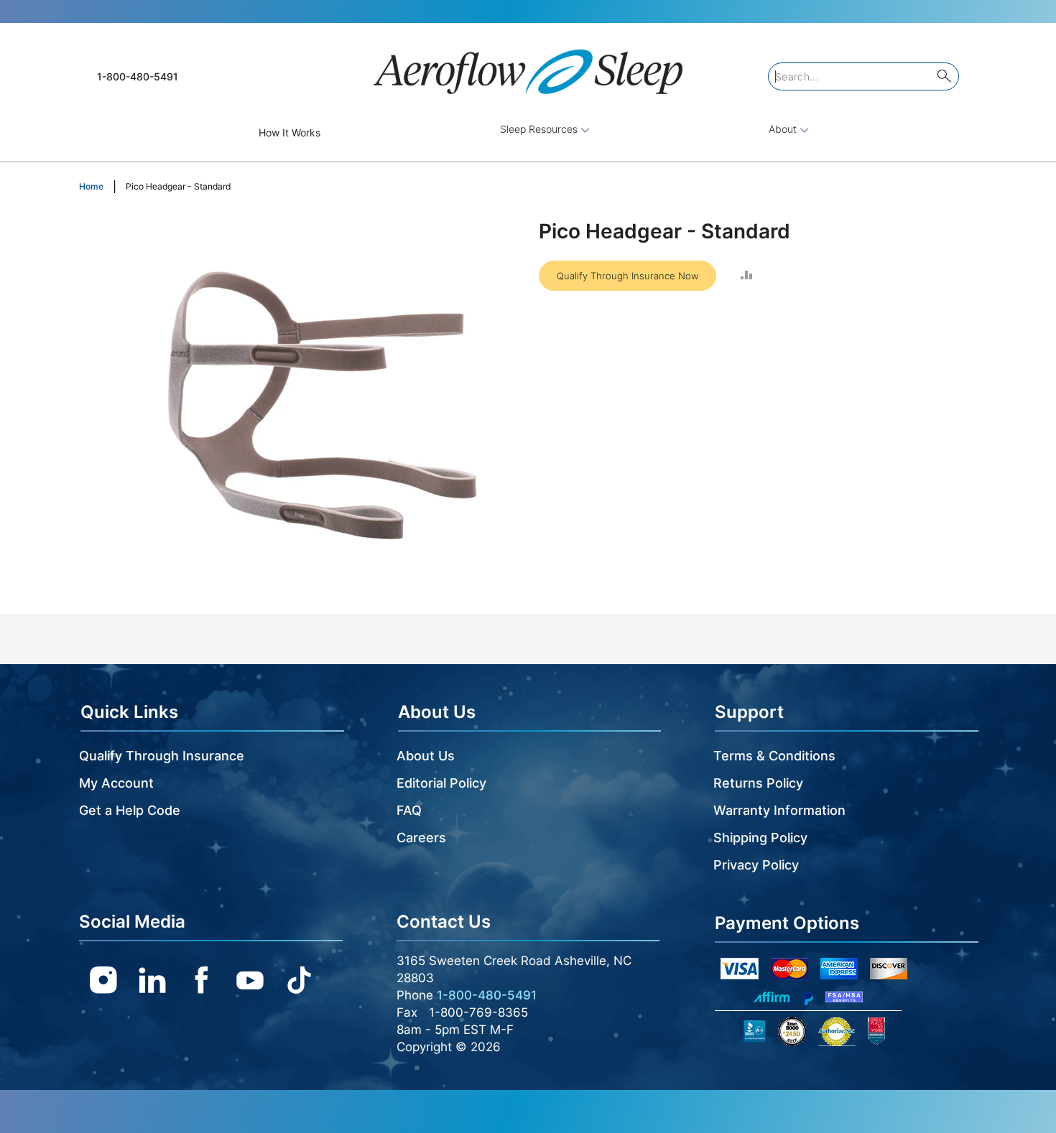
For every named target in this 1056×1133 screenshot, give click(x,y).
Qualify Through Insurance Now (627, 275)
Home (91, 186)
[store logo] (528, 66)
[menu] (528, 132)
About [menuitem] (784, 129)
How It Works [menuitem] (289, 132)
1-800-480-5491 (137, 76)
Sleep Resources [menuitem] (540, 129)
